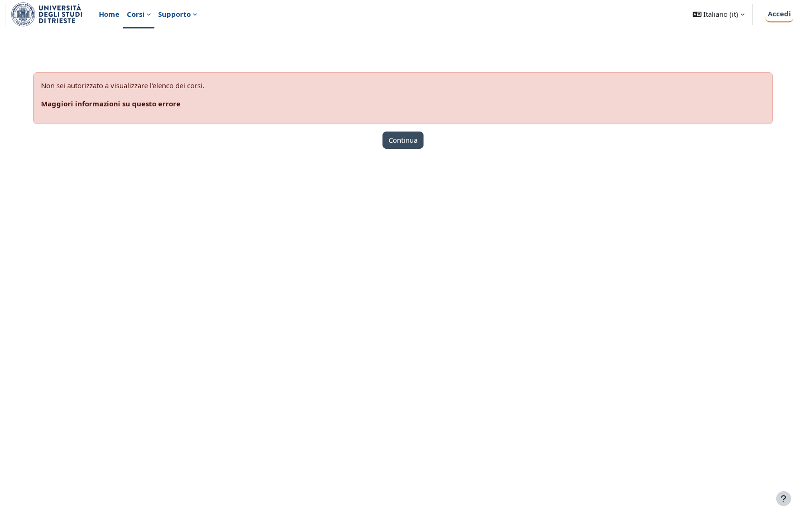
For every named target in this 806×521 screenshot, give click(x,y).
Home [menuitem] (109, 14)
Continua (403, 140)
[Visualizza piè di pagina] (783, 498)
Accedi (779, 13)
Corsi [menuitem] (136, 14)
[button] (718, 14)
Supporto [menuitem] (174, 14)
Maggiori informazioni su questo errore (111, 103)
